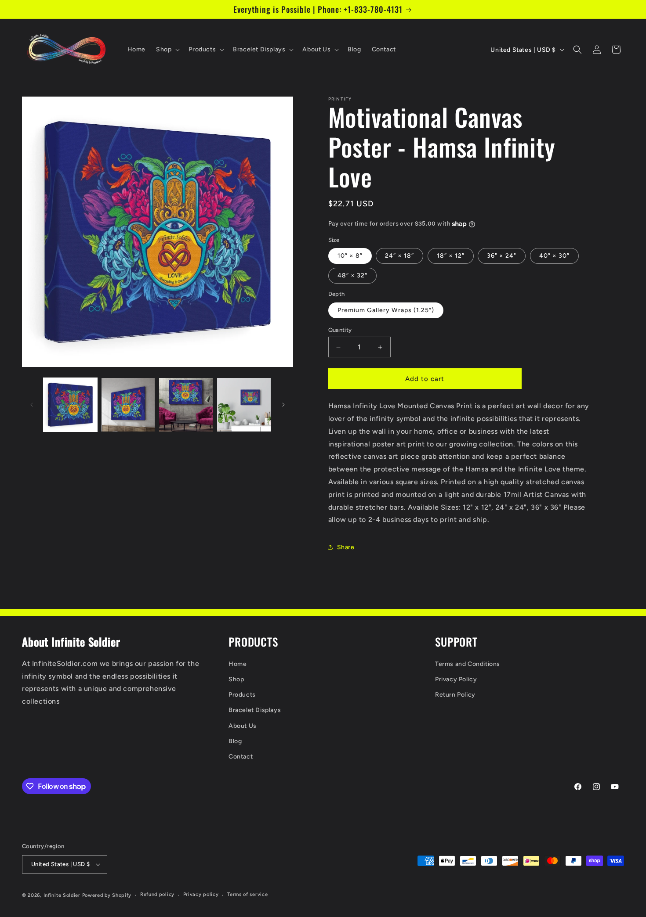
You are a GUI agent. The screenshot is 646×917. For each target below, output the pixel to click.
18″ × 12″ (451, 255)
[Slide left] (31, 404)
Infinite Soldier (62, 895)
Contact (241, 756)
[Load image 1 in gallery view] (70, 405)
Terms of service (247, 894)
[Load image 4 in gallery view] (244, 405)
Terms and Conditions (467, 664)
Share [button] (346, 547)
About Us (243, 726)
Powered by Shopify (107, 895)
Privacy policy (201, 894)
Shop (236, 679)
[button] (167, 49)
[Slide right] (283, 404)
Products (242, 694)
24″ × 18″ (399, 255)
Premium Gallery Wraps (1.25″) (386, 310)
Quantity (340, 330)
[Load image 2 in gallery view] (128, 405)
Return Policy (455, 694)
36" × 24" (501, 255)
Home (238, 664)
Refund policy (157, 894)
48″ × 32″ (352, 275)
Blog (235, 741)
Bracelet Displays (255, 710)
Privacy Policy (456, 679)
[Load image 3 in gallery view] (186, 405)
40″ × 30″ (554, 255)
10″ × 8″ (350, 255)
